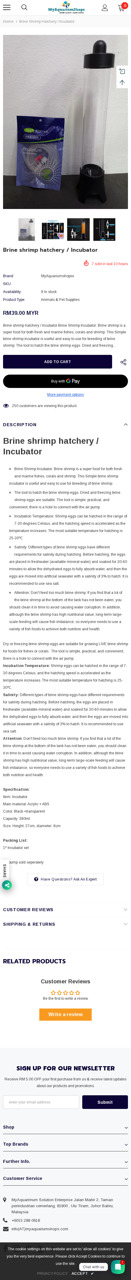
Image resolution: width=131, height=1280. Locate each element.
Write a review (65, 1014)
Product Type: (14, 300)
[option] (65, 122)
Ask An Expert (85, 879)
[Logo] (66, 7)
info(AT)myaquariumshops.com (40, 1229)
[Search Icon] (30, 8)
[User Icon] (105, 8)
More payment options (65, 394)
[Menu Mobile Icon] (6, 7)
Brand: (8, 276)
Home (8, 21)
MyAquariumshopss (57, 276)
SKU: (7, 284)
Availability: (12, 292)
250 (15, 406)
